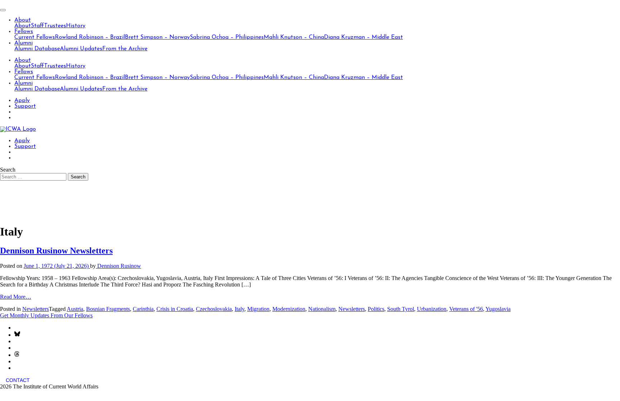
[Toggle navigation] (3, 10)
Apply (22, 100)
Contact (18, 380)
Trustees (55, 26)
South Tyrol (400, 309)
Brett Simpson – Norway (157, 37)
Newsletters (35, 309)
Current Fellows (34, 37)
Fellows (23, 31)
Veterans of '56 (466, 309)
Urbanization (431, 309)
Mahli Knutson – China (294, 37)
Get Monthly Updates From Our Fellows (46, 315)
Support (25, 106)
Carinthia (143, 309)
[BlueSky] (17, 335)
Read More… (15, 297)
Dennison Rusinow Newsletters (56, 250)
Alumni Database (37, 49)
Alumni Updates (81, 49)
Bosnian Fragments (108, 309)
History (75, 26)
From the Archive (124, 49)
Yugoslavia (498, 309)
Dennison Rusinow (118, 266)
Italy (239, 309)
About (22, 20)
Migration (258, 309)
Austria (75, 309)
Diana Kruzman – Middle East (363, 37)
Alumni (23, 43)
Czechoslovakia (214, 309)
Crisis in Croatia (174, 309)
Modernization (288, 309)
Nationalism (321, 309)
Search (7, 170)
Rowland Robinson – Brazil (90, 37)
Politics (376, 309)
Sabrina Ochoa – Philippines (227, 37)
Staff (37, 26)
